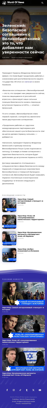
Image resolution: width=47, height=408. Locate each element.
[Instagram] (13, 390)
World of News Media (27, 399)
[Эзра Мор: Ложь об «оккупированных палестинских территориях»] (9, 222)
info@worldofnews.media (26, 401)
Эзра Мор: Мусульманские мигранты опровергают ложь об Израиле (30, 234)
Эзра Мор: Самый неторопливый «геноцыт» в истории (30, 201)
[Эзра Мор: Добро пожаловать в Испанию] (9, 255)
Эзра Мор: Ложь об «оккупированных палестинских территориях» (31, 218)
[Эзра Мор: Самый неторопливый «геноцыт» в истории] (9, 205)
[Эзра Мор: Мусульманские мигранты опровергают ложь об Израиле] (9, 238)
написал (28, 82)
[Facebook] (7, 390)
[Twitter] (33, 390)
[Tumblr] (27, 390)
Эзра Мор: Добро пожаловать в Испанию (28, 250)
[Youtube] (40, 390)
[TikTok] (20, 390)
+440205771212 (26, 403)
